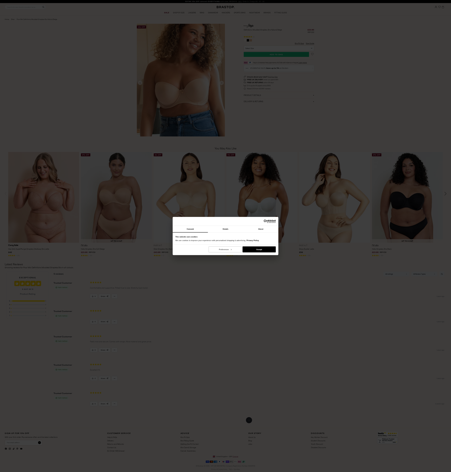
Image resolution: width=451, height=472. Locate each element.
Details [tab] (225, 229)
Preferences (224, 249)
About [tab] (260, 229)
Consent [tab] (190, 229)
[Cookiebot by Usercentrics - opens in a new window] (265, 221)
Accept (259, 249)
